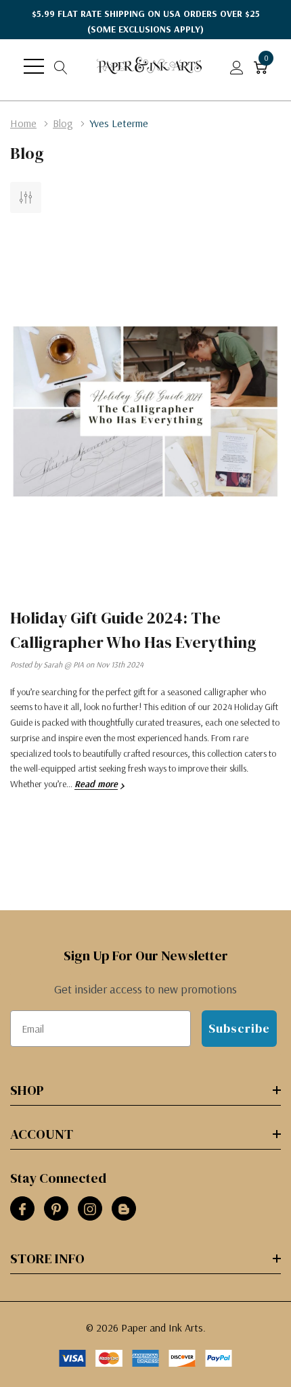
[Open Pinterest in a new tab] (56, 1209)
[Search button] (61, 66)
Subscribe (239, 1028)
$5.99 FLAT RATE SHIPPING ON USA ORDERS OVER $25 (146, 21)
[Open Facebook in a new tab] (22, 1209)
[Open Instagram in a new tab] (90, 1209)
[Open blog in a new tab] (123, 1209)
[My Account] (237, 66)
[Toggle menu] (34, 66)
